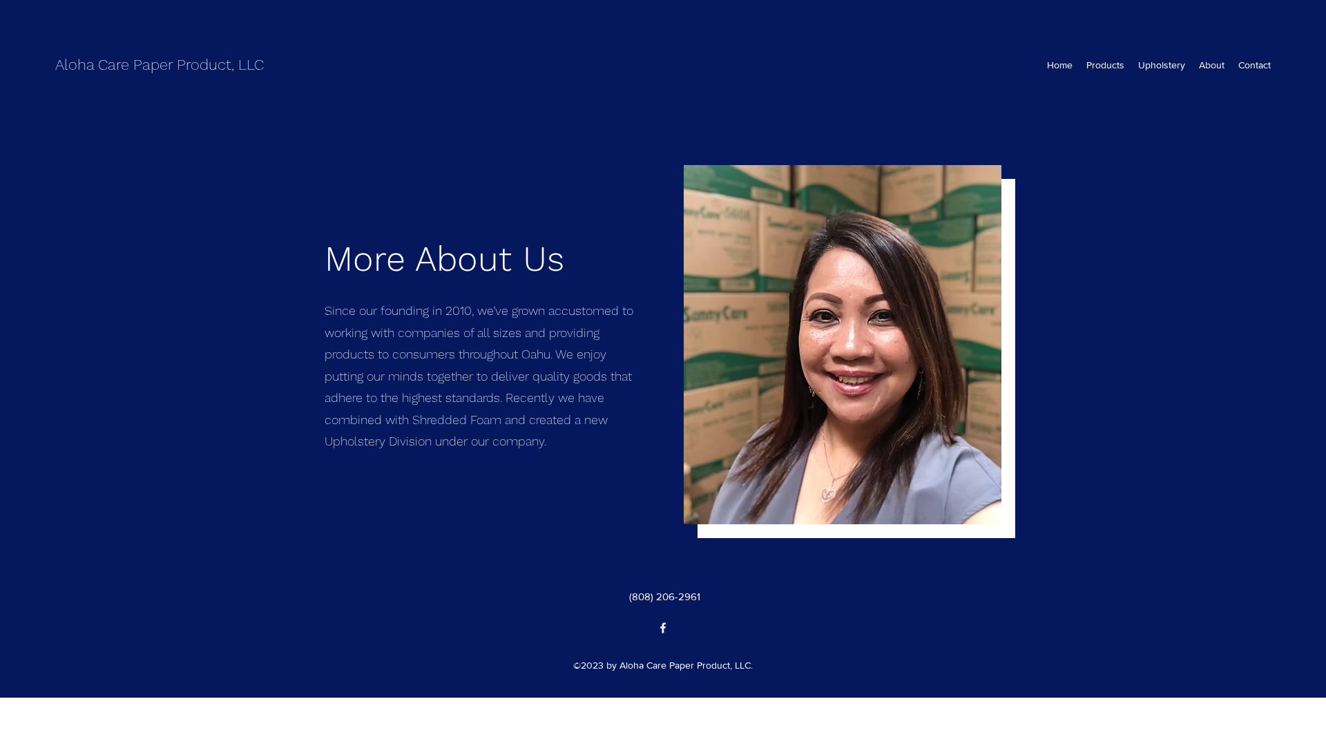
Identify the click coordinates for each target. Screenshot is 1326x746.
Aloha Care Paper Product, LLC (159, 64)
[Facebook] (663, 628)
